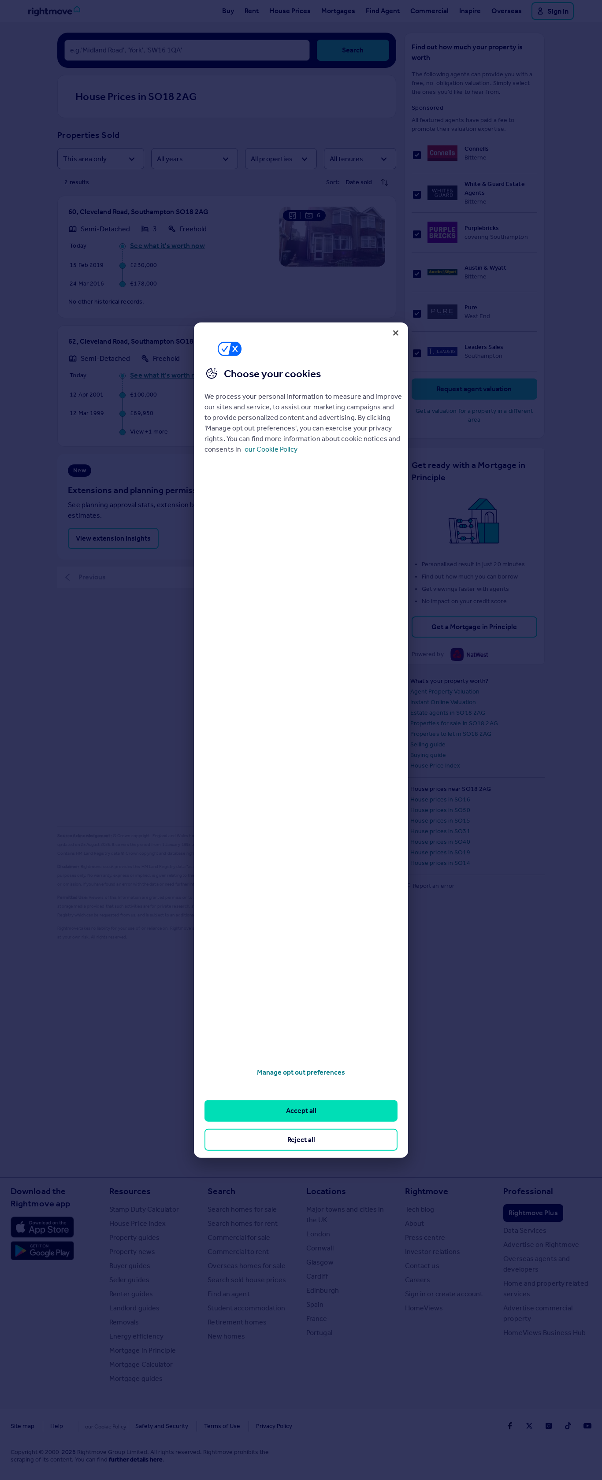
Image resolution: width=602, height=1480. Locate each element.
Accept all (301, 1110)
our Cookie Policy (271, 449)
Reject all (301, 1139)
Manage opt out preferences (301, 1072)
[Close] (395, 332)
